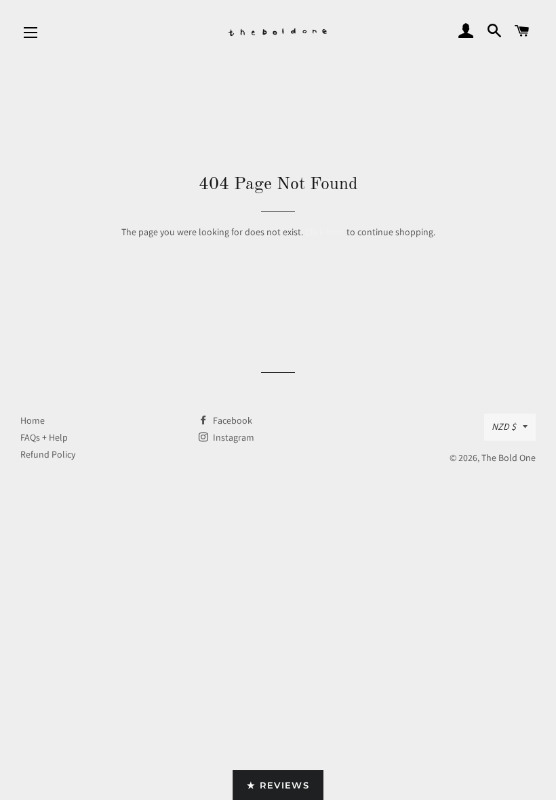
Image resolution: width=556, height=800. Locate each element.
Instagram (232, 437)
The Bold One (508, 458)
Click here (324, 232)
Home (32, 420)
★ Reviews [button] (278, 785)
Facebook (231, 420)
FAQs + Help (44, 437)
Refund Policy (47, 454)
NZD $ (504, 426)
